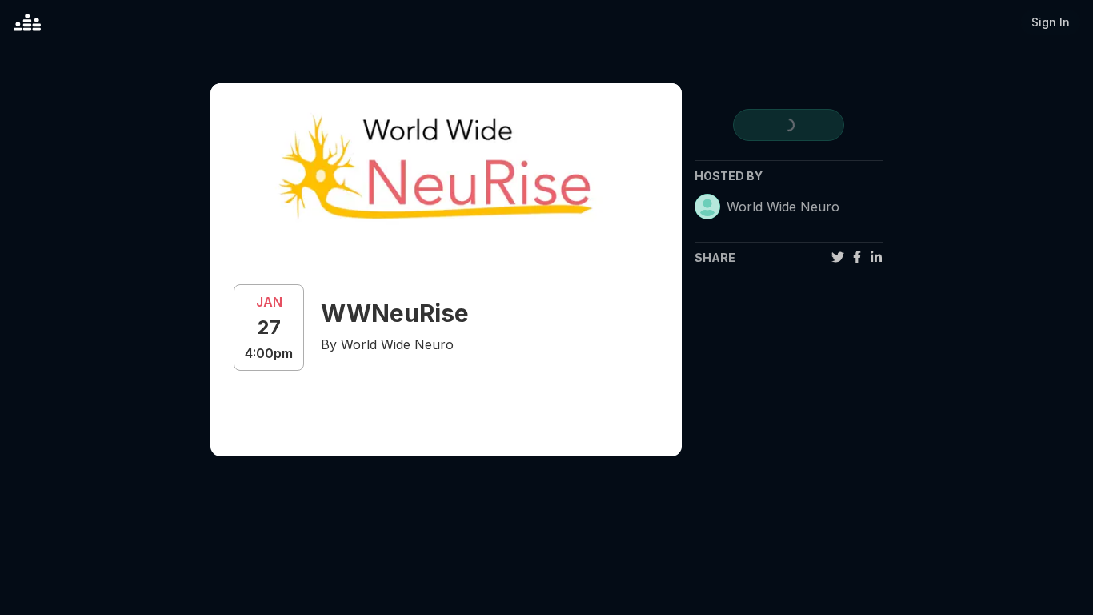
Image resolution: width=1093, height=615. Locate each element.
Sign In (1050, 22)
